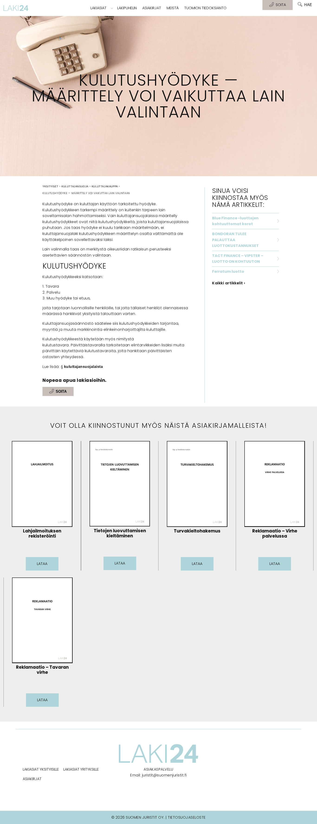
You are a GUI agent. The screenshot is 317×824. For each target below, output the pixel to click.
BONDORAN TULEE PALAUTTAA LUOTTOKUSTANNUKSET (235, 239)
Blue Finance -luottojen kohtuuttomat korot (235, 221)
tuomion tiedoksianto (205, 8)
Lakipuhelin (127, 8)
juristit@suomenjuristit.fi (164, 775)
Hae (308, 5)
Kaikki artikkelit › (228, 283)
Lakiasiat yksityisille (41, 769)
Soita (61, 391)
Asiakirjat (151, 8)
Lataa (42, 563)
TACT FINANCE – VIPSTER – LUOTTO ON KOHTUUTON (237, 258)
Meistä (173, 8)
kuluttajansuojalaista (83, 367)
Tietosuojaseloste (187, 817)
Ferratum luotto (228, 271)
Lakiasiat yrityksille (81, 769)
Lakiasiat (99, 8)
